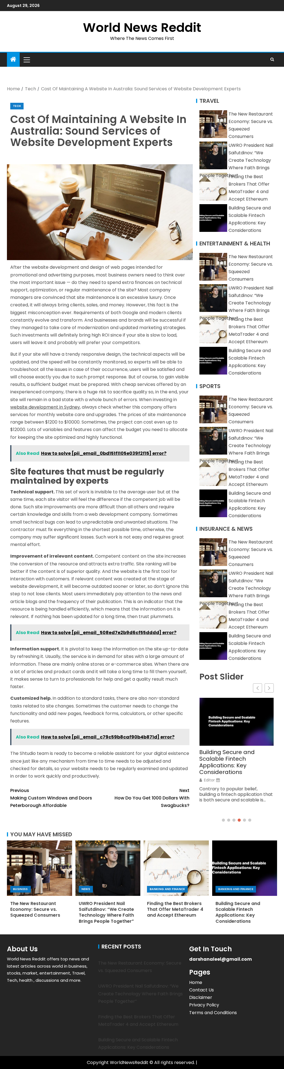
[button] (26, 59)
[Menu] (26, 59)
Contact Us (201, 990)
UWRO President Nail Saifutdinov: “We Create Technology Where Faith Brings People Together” (236, 160)
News (86, 889)
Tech (17, 106)
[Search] (272, 59)
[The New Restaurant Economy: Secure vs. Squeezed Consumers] (39, 868)
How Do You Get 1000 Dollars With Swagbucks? (152, 798)
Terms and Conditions (213, 1012)
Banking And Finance (167, 889)
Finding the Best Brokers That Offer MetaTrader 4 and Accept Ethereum (175, 909)
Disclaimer (200, 997)
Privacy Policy (204, 1005)
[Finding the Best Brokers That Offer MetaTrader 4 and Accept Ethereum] (176, 868)
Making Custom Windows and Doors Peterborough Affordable (51, 798)
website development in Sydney (45, 407)
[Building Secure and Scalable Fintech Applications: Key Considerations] (244, 868)
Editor (209, 780)
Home (195, 982)
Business (20, 889)
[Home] (13, 59)
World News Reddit (142, 27)
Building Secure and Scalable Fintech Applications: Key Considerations (227, 762)
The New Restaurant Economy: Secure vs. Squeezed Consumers (35, 909)
